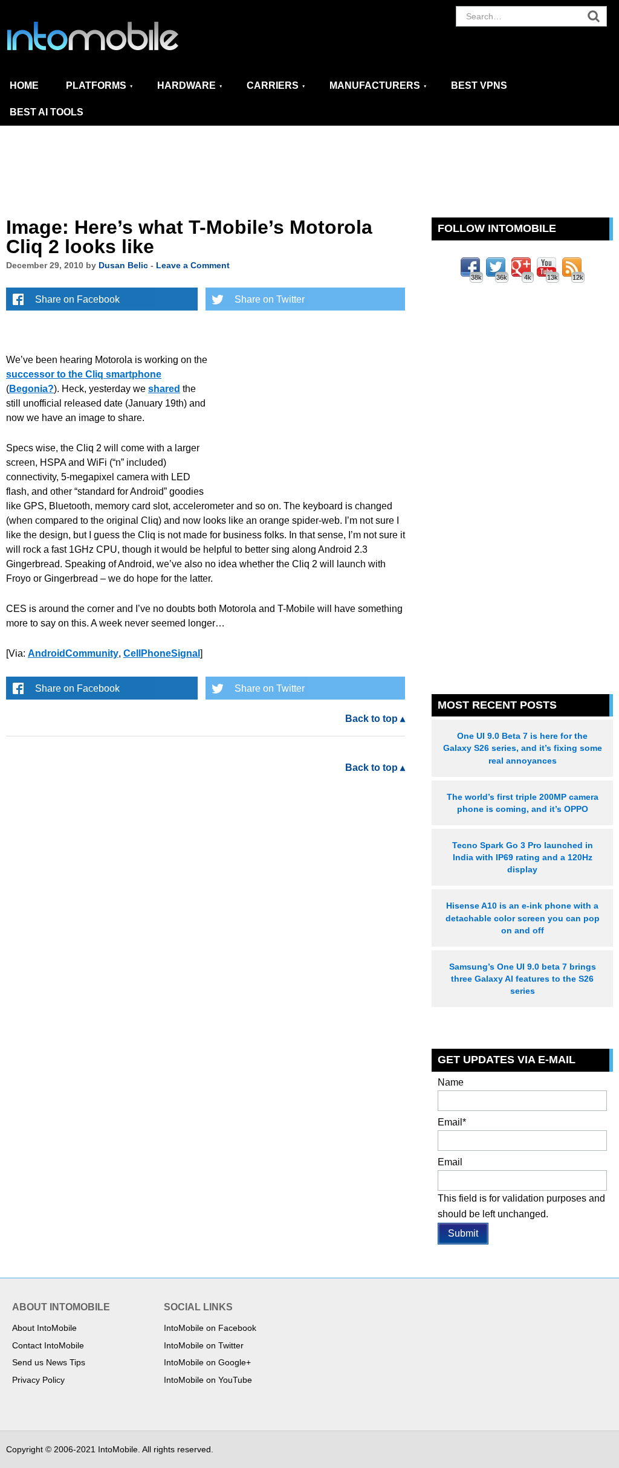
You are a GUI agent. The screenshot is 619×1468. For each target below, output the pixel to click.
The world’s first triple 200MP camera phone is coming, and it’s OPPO (522, 803)
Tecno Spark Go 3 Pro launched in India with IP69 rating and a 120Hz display (522, 857)
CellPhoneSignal (161, 653)
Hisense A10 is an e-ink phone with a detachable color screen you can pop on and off (523, 918)
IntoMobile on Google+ (207, 1362)
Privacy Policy (38, 1380)
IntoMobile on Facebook (210, 1328)
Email (452, 1122)
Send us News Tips (48, 1362)
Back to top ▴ (375, 718)
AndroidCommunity (73, 653)
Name (451, 1082)
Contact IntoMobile (48, 1345)
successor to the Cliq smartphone (83, 374)
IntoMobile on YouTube (208, 1380)
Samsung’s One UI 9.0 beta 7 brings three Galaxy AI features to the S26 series (522, 979)
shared (164, 389)
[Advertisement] (309, 172)
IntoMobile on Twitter (204, 1345)
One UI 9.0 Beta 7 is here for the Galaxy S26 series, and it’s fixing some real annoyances (522, 748)
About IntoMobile (44, 1328)
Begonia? (31, 389)
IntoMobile (115, 36)
